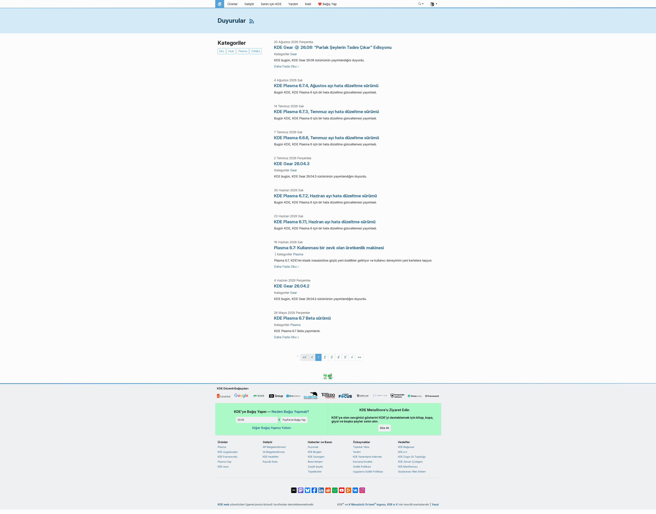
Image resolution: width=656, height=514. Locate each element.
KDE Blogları (315, 451)
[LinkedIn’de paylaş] (321, 488)
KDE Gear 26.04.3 (292, 163)
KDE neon (223, 466)
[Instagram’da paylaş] (362, 488)
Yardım (357, 451)
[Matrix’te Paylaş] (294, 488)
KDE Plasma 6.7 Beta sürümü (302, 318)
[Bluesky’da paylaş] (307, 488)
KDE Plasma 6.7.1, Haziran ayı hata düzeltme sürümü (324, 221)
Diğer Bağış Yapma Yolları (271, 428)
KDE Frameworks (227, 456)
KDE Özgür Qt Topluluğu (412, 456)
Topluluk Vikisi (361, 447)
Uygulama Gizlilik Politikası (368, 471)
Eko (221, 51)
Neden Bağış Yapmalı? (290, 411)
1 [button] (318, 357)
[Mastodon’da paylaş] (300, 488)
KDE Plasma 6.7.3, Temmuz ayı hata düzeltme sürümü (326, 111)
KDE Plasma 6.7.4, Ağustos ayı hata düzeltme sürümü (326, 85)
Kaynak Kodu (270, 461)
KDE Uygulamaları (228, 451)
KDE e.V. (402, 451)
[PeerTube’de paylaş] (348, 488)
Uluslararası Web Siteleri (412, 471)
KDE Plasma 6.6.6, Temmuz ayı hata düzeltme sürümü (326, 137)
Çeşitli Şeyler (315, 466)
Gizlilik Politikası (362, 466)
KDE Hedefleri (271, 456)
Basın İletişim (315, 461)
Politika (255, 51)
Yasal (435, 504)
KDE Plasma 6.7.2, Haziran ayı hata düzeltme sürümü (325, 195)
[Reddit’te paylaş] (328, 488)
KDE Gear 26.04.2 (291, 286)
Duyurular (313, 447)
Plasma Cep (224, 461)
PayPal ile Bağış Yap (294, 419)
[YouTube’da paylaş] (341, 488)
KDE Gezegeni (316, 456)
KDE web (223, 504)
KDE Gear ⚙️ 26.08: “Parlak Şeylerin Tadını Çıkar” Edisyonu (333, 47)
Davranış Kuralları (362, 461)
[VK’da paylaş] (355, 488)
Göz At (384, 428)
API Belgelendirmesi (274, 447)
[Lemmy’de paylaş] (335, 488)
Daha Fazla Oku (285, 66)
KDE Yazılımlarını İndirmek (367, 456)
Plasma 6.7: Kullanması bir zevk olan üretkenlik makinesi (329, 247)
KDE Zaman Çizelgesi (410, 461)
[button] (421, 4)
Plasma (242, 51)
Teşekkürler (315, 471)
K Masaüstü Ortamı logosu (367, 504)
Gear (231, 51)
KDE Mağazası (406, 447)
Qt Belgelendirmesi (274, 451)
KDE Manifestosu (408, 466)
